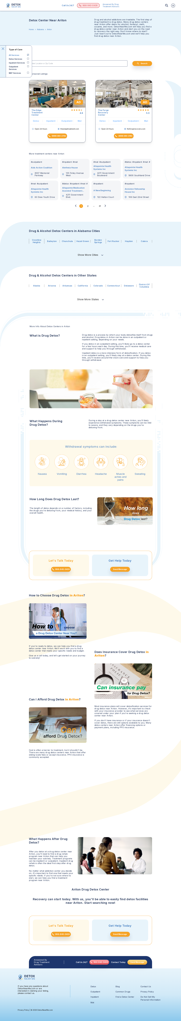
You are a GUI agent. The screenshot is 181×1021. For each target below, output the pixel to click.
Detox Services (15, 59)
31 (100, 206)
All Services (14, 55)
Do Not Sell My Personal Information (150, 998)
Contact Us (145, 986)
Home (31, 29)
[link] (99, 962)
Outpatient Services (13, 68)
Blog (117, 986)
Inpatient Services (17, 63)
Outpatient (95, 991)
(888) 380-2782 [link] (59, 136)
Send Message (120, 569)
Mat (92, 1002)
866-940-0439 (90, 5)
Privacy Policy (147, 991)
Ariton (49, 29)
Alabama (40, 29)
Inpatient (94, 997)
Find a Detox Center (124, 997)
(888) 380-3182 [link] (125, 136)
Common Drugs (122, 991)
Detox (93, 986)
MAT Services (15, 73)
